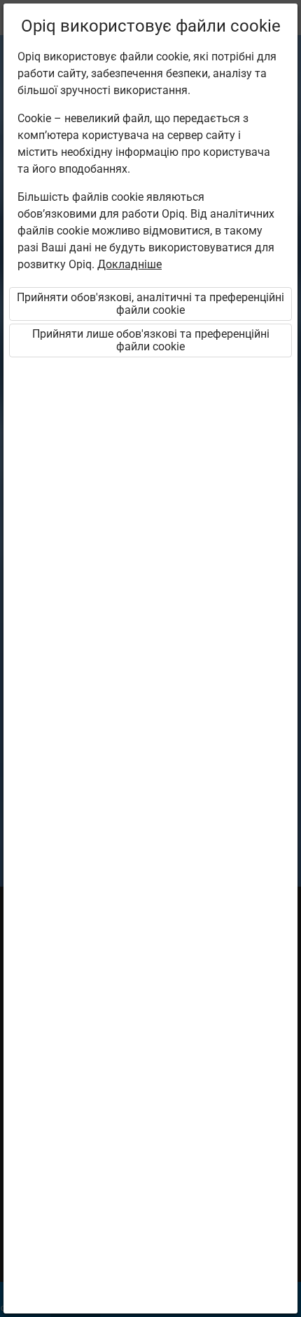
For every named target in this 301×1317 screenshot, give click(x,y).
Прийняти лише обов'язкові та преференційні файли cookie (151, 340)
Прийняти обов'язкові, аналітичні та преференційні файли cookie (150, 304)
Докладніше (129, 264)
